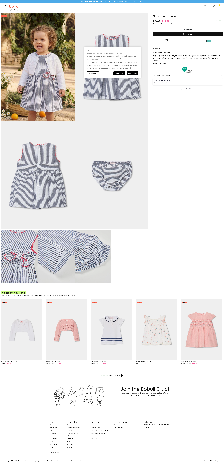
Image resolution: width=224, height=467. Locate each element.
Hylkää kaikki (119, 73)
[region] (112, 62)
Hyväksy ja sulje (132, 73)
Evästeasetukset (93, 73)
